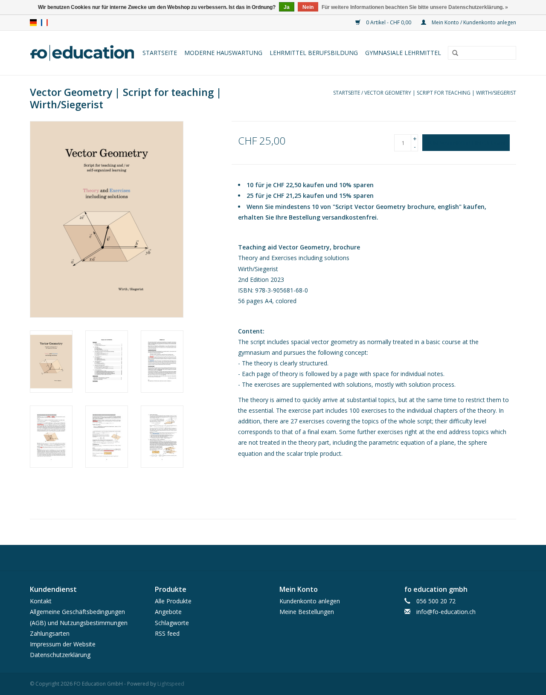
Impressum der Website (63, 644)
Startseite (159, 53)
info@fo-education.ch (446, 612)
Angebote (168, 612)
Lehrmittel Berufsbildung (314, 53)
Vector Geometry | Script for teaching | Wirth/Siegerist (440, 92)
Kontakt (41, 601)
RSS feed (167, 633)
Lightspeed (170, 683)
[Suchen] (455, 53)
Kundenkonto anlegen (309, 601)
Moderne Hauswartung (223, 53)
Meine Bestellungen (306, 612)
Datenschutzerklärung (60, 655)
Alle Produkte (173, 601)
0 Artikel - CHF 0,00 (388, 22)
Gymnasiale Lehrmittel (403, 53)
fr (44, 22)
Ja (287, 7)
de (33, 22)
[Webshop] (83, 52)
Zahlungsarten (50, 633)
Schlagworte (172, 623)
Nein (308, 7)
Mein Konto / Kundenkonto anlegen (473, 22)
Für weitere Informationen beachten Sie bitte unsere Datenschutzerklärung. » (415, 7)
